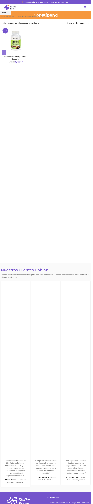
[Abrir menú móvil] (89, 7)
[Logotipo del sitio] (10, 7)
